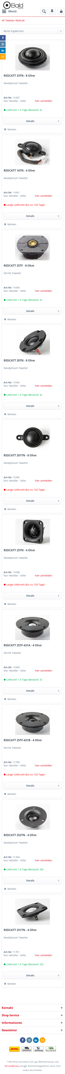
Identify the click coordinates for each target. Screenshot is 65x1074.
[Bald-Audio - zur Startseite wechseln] (13, 5)
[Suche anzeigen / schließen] (43, 11)
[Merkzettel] (52, 11)
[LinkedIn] (36, 1040)
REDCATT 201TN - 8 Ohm (20, 455)
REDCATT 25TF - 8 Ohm (19, 265)
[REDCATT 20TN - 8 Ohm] (32, 342)
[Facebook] (22, 1040)
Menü (12, 11)
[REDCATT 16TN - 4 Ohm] (32, 152)
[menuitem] (9, 11)
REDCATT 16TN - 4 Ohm (19, 170)
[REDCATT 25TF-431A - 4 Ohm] (32, 627)
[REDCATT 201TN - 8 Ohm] (32, 437)
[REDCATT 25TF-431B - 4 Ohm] (32, 722)
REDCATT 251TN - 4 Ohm (20, 930)
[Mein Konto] (60, 11)
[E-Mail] (42, 1040)
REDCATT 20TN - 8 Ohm (19, 360)
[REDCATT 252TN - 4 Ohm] (32, 816)
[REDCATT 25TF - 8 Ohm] (32, 247)
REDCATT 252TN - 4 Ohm (20, 835)
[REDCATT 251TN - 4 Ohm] (32, 911)
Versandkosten (12, 1065)
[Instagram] (29, 1040)
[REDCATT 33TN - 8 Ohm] (32, 57)
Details (30, 121)
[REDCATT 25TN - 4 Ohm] (32, 532)
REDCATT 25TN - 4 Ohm (19, 550)
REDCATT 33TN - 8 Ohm (19, 76)
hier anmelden (43, 101)
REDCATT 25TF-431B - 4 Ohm (23, 740)
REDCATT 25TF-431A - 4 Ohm (23, 645)
